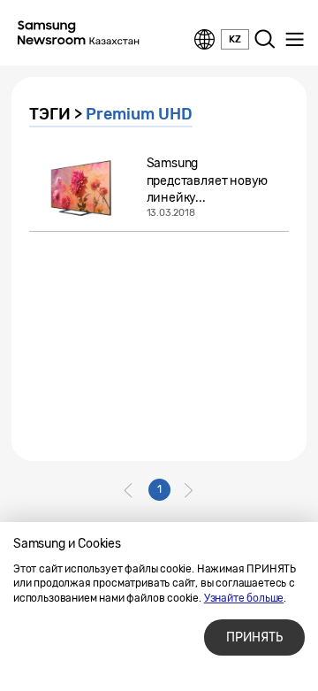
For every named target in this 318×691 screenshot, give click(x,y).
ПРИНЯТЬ (254, 637)
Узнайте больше (244, 598)
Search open (265, 40)
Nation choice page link (205, 40)
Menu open (294, 40)
